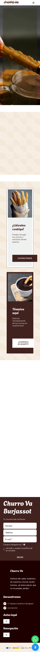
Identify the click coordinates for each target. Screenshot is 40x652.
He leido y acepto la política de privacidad (19, 549)
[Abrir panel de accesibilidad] (35, 647)
